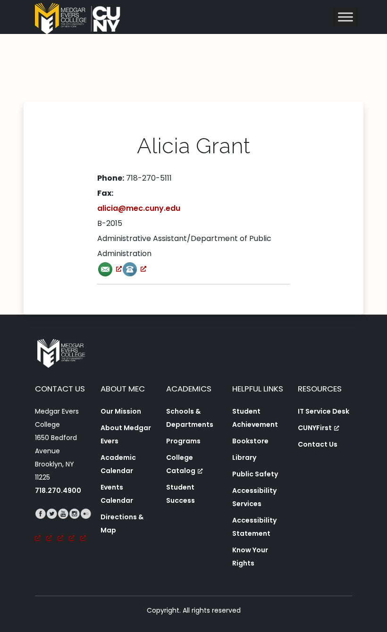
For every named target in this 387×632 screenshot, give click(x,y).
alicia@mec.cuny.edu (138, 208)
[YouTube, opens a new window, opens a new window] (63, 527)
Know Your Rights (250, 556)
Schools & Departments (189, 418)
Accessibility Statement (254, 527)
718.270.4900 (58, 490)
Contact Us (317, 444)
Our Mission (121, 411)
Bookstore (250, 441)
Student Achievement (255, 418)
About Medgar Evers (126, 434)
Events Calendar (117, 493)
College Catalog (180, 464)
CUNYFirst (315, 427)
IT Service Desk (323, 411)
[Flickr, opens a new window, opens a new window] (86, 527)
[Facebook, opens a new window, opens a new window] (40, 527)
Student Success (180, 493)
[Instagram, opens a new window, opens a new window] (74, 527)
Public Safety (255, 474)
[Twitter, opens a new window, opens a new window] (52, 527)
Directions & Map (122, 523)
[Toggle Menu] (345, 16)
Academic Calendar (118, 464)
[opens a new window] (109, 268)
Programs (183, 441)
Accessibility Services (254, 497)
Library (244, 457)
